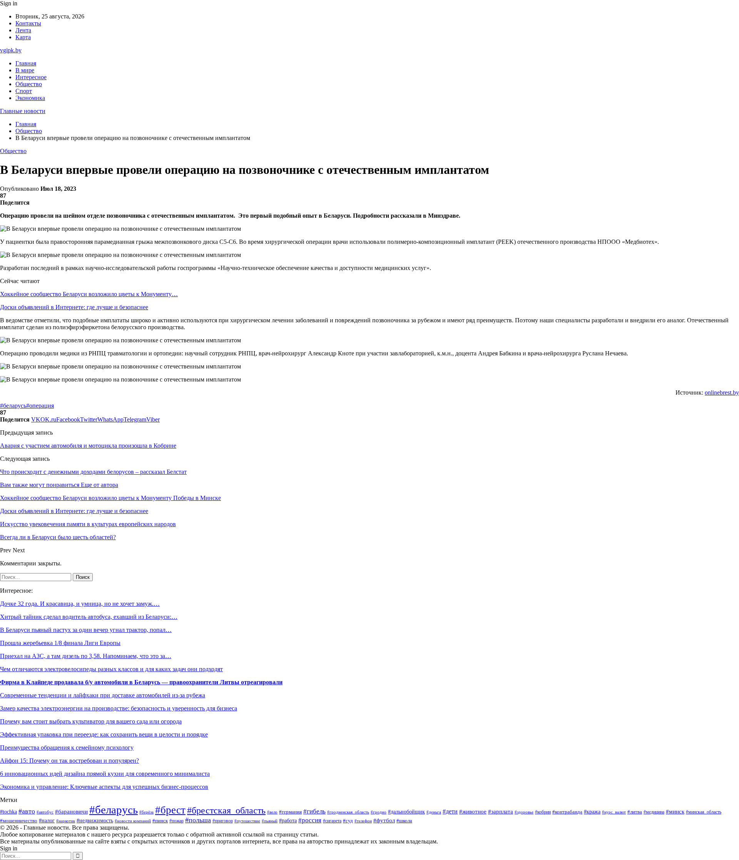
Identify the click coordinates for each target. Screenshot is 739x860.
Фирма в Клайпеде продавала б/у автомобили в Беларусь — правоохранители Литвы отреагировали (141, 682)
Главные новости (22, 111)
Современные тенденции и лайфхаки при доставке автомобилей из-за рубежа (102, 695)
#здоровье (524, 812)
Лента (23, 30)
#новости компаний (133, 820)
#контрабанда (567, 812)
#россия (309, 820)
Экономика (30, 98)
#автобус (45, 812)
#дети (450, 811)
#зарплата (500, 811)
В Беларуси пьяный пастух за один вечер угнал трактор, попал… (86, 630)
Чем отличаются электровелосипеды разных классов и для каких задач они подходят (111, 669)
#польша (198, 820)
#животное (473, 811)
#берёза (146, 812)
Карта (23, 37)
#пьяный (270, 820)
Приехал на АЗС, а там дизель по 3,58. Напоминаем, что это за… (85, 656)
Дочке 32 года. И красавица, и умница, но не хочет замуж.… (80, 603)
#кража (592, 812)
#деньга (433, 812)
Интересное (31, 77)
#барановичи (71, 811)
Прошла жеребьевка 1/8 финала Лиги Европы (60, 643)
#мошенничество (18, 820)
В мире (24, 70)
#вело (272, 812)
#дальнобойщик (406, 812)
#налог (47, 820)
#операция (40, 405)
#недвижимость (95, 820)
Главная (25, 63)
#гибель (314, 811)
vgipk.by (11, 50)
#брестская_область (226, 810)
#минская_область (703, 812)
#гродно (378, 812)
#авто (26, 811)
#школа (404, 820)
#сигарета (332, 820)
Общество (28, 84)
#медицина (654, 812)
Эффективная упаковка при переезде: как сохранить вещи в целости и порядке (104, 734)
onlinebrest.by (722, 392)
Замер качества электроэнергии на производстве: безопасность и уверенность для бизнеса (118, 708)
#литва (634, 812)
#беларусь (13, 405)
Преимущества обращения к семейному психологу (67, 747)
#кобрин (543, 812)
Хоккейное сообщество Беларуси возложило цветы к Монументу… (89, 294)
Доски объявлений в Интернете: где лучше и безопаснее (74, 307)
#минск (675, 811)
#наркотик (65, 820)
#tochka (8, 811)
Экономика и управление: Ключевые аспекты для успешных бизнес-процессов (104, 786)
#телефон (363, 820)
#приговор (222, 820)
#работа (288, 820)
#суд (348, 820)
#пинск (160, 820)
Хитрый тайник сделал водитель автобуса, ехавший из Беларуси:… (88, 616)
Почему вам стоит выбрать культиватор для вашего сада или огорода (91, 721)
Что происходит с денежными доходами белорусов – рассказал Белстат (93, 471)
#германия (290, 812)
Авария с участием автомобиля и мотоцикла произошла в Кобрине (88, 445)
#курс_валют (614, 812)
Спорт (23, 91)
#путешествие (247, 820)
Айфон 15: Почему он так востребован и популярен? (69, 760)
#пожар (176, 820)
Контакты (28, 23)
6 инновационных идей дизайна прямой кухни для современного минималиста (105, 773)
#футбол (384, 820)
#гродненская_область (348, 812)
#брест (170, 810)
